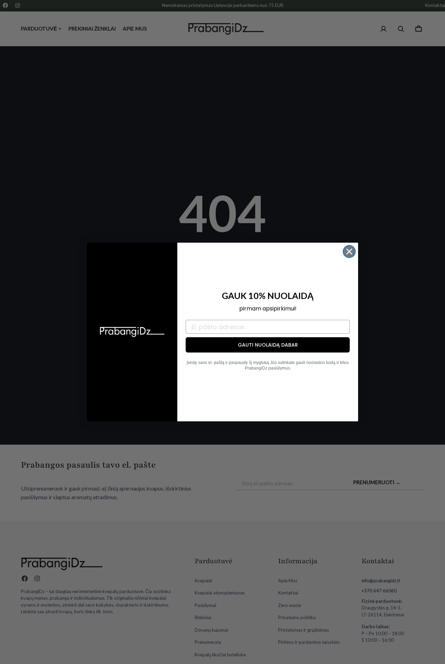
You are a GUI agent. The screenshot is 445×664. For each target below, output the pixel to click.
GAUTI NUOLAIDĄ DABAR (268, 344)
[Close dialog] (349, 251)
